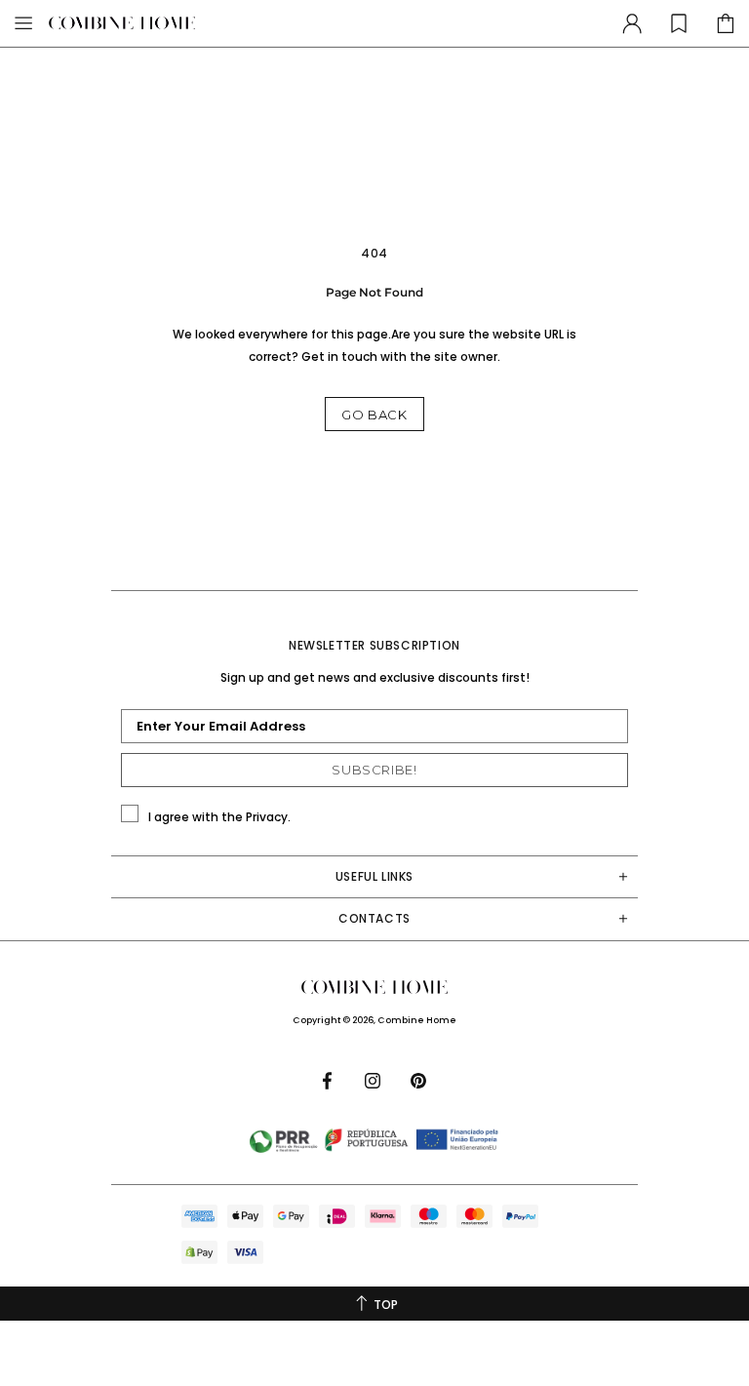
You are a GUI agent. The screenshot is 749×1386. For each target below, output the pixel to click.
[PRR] (374, 1141)
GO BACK (374, 414)
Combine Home (122, 23)
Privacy (267, 817)
